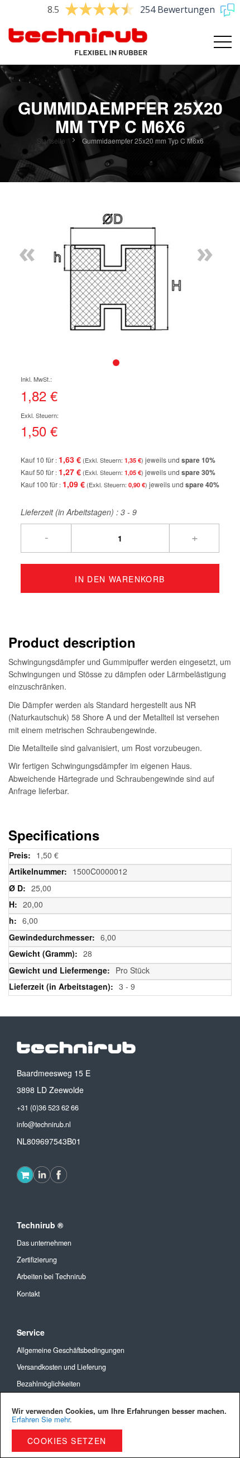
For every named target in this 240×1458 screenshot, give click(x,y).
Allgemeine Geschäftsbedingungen (70, 1350)
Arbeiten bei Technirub (51, 1276)
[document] (120, 1425)
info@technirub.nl (44, 1124)
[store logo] (64, 42)
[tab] (116, 362)
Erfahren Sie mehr (41, 1419)
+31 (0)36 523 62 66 (48, 1108)
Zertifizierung (37, 1260)
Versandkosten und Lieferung (61, 1367)
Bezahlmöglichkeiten (48, 1384)
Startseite (51, 140)
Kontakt (28, 1294)
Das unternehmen (44, 1243)
